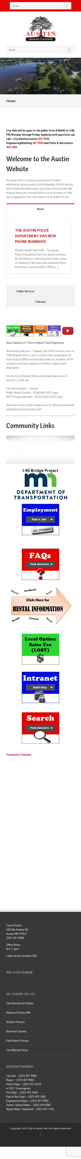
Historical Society (16, 1031)
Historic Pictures (15, 1022)
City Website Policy (17, 1050)
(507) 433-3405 (29, 1092)
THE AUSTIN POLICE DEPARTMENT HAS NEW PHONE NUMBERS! (35, 236)
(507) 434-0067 (42, 1105)
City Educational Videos (20, 1003)
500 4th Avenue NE (17, 929)
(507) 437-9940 (15, 938)
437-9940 (43, 139)
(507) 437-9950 (39, 1101)
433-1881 (11, 147)
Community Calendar (18, 754)
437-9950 (37, 143)
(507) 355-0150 (32, 1084)
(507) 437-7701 (45, 1109)
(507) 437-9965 (25, 1080)
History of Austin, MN (18, 1012)
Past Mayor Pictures (17, 1040)
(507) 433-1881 (37, 1096)
